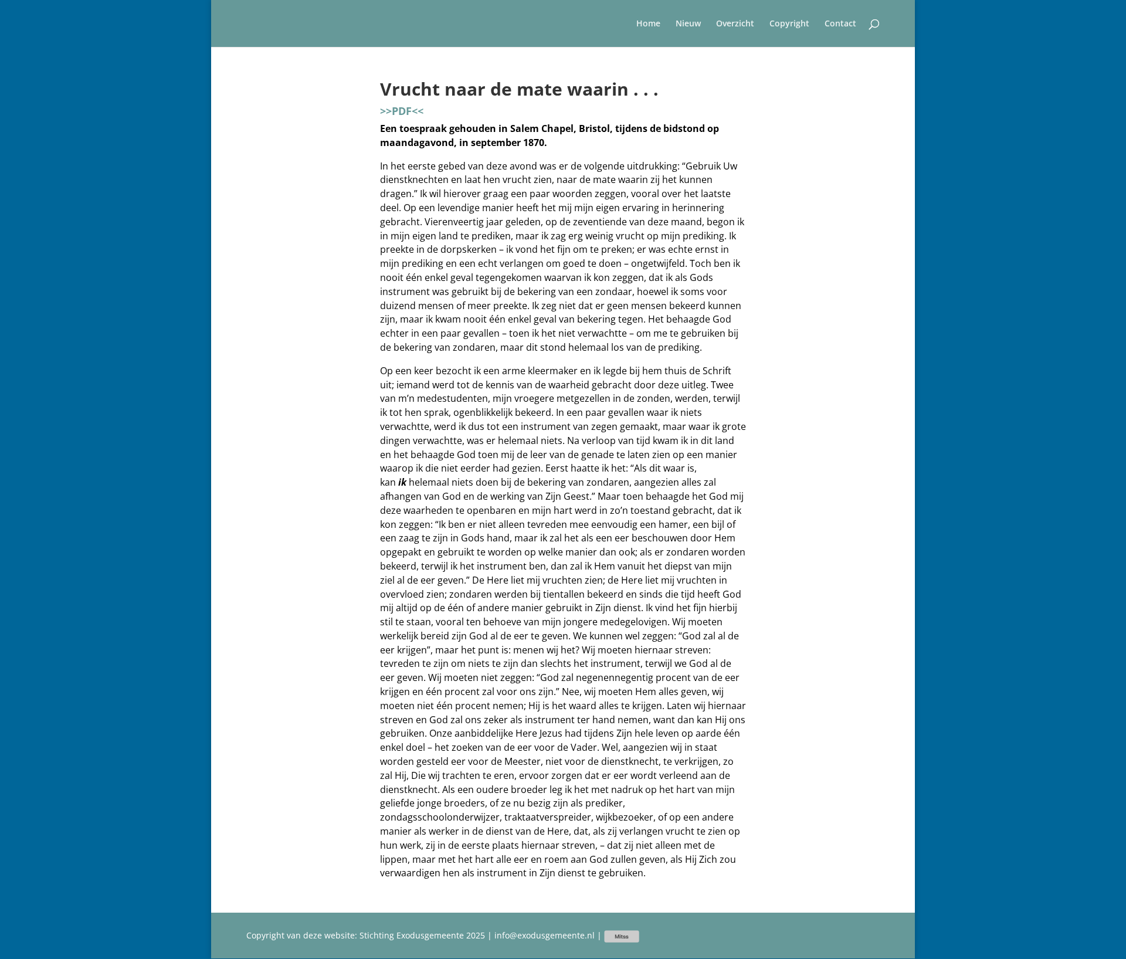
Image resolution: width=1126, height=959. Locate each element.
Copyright (789, 24)
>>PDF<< (401, 111)
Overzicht (735, 24)
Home (648, 24)
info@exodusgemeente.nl (544, 935)
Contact (840, 24)
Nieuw (688, 24)
